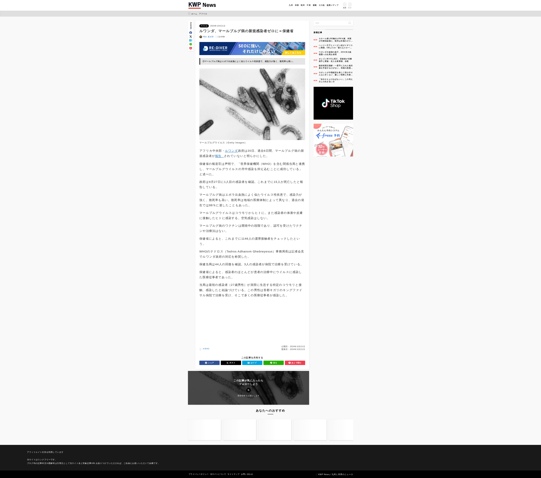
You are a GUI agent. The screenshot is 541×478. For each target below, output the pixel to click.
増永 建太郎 (208, 37)
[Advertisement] (225, 321)
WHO (206, 349)
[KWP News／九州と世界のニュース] (202, 5)
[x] (190, 36)
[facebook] (190, 32)
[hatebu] (190, 40)
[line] (190, 44)
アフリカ (204, 26)
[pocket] (190, 48)
